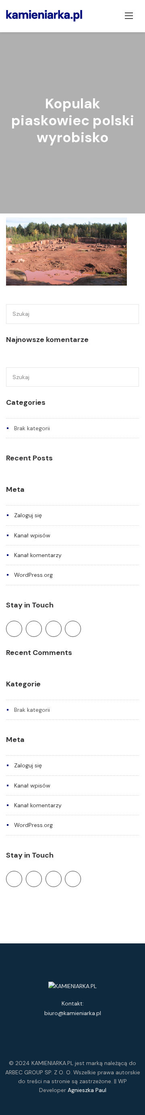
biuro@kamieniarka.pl (72, 1013)
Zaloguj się (28, 515)
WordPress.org (33, 574)
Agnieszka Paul (87, 1090)
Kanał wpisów (32, 535)
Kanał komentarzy (38, 555)
